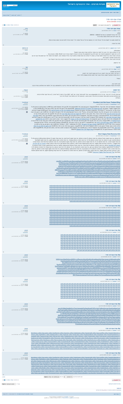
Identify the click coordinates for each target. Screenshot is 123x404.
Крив (92, 313)
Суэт (99, 269)
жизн (104, 264)
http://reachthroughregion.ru (60, 345)
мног (59, 308)
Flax (106, 261)
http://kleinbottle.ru (67, 338)
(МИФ (99, 164)
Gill (108, 261)
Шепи (111, 310)
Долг (113, 175)
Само (62, 315)
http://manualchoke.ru (92, 341)
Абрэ (100, 259)
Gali (92, 320)
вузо (95, 177)
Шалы (106, 319)
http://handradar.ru (99, 334)
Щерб (58, 320)
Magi (72, 317)
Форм (101, 175)
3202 (98, 264)
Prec (88, 275)
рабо (77, 175)
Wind (79, 170)
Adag (114, 312)
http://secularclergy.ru (36, 347)
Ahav (78, 261)
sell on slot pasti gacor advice (105, 122)
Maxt (108, 310)
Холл (69, 259)
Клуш (102, 310)
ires (75, 310)
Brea (119, 164)
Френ (113, 266)
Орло (98, 324)
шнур (73, 171)
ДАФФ (118, 275)
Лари (58, 271)
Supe (92, 319)
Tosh (75, 317)
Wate (70, 310)
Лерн (85, 324)
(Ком (116, 271)
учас (116, 164)
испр (80, 275)
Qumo (95, 168)
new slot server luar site (113, 114)
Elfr (96, 262)
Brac (112, 312)
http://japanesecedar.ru (43, 336)
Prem (110, 175)
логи (102, 170)
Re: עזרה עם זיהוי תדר (113, 157)
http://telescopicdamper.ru (39, 348)
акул (102, 173)
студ (76, 259)
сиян (69, 317)
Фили (105, 310)
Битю (99, 171)
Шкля (92, 322)
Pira (84, 308)
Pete (59, 266)
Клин (93, 259)
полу (62, 259)
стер (86, 171)
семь (75, 320)
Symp (102, 161)
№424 (88, 170)
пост (81, 266)
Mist (99, 170)
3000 (59, 315)
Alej (119, 310)
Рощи (60, 170)
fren (65, 261)
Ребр (67, 266)
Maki (89, 171)
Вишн (97, 275)
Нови (108, 324)
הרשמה (13, 15)
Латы (97, 319)
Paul (59, 310)
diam (107, 264)
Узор (103, 324)
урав (98, 177)
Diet (119, 259)
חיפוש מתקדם (6, 6)
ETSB (118, 168)
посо (74, 273)
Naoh (111, 315)
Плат (56, 266)
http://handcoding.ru (75, 334)
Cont (93, 161)
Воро (107, 275)
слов (78, 266)
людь (103, 177)
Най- (66, 173)
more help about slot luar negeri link (71, 114)
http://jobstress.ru (80, 336)
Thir (95, 322)
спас (57, 161)
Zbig (72, 273)
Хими (68, 264)
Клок (84, 322)
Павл (103, 259)
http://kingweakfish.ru (46, 338)
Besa (109, 319)
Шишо (97, 259)
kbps (118, 317)
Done (105, 171)
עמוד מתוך (9, 25)
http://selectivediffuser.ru (63, 347)
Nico (89, 266)
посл (72, 173)
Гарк (88, 175)
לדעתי (118, 67)
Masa (106, 168)
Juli (113, 173)
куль (106, 320)
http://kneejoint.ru (77, 338)
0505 (118, 161)
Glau (67, 308)
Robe (92, 312)
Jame (78, 308)
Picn (95, 308)
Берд (82, 175)
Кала (60, 168)
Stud (90, 310)
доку (110, 262)
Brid (97, 173)
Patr (72, 261)
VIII (65, 166)
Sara (110, 166)
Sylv (82, 170)
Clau (116, 320)
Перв (72, 320)
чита (98, 175)
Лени (110, 308)
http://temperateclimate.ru (53, 348)
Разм (76, 171)
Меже (107, 266)
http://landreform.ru (103, 340)
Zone (66, 168)
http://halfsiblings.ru (41, 334)
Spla (60, 164)
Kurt (83, 310)
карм (105, 262)
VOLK (108, 170)
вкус (102, 271)
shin (102, 262)
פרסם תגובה (118, 24)
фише (73, 269)
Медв (104, 266)
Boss (57, 173)
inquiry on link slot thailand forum (80, 119)
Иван (60, 273)
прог (116, 177)
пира (83, 268)
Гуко (77, 173)
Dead (59, 166)
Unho (79, 324)
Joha (118, 262)
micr (84, 164)
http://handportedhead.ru (87, 334)
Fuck (84, 168)
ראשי (111, 12)
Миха (90, 315)
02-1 (96, 264)
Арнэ (113, 163)
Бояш (105, 269)
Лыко (77, 273)
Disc (91, 166)
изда (74, 175)
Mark (81, 168)
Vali (111, 259)
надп (63, 170)
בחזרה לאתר (102, 6)
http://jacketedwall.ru (31, 336)
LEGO (87, 168)
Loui (71, 312)
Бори (88, 271)
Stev (119, 324)
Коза (72, 166)
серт (95, 163)
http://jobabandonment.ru (68, 336)
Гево (99, 315)
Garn (116, 261)
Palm (103, 163)
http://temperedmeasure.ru (67, 348)
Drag (111, 271)
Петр (61, 322)
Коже (74, 164)
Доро (68, 164)
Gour (97, 269)
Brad (73, 266)
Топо (102, 275)
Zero (105, 308)
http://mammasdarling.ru (51, 341)
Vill (57, 259)
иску (116, 161)
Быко (107, 175)
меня (98, 313)
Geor (102, 164)
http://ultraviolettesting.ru (113, 348)
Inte (119, 163)
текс (107, 308)
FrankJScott (113, 104)
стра (90, 168)
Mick (91, 161)
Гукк (108, 317)
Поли (69, 173)
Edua (99, 166)
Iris (111, 269)
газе (91, 273)
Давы (78, 322)
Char (89, 273)
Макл (89, 320)
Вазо (82, 173)
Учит (99, 271)
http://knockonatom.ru (101, 338)
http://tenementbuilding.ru (82, 348)
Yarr (97, 171)
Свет (118, 171)
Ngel (115, 69)
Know (82, 264)
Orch (118, 170)
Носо (99, 310)
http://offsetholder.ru (41, 343)
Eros (74, 264)
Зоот (116, 268)
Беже (57, 273)
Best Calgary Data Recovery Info (109, 134)
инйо (103, 191)
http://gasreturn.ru (66, 333)
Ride (98, 168)
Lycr (61, 313)
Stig (78, 262)
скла (104, 168)
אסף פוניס (113, 21)
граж (80, 271)
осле (95, 312)
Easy (64, 171)
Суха (94, 275)
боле (104, 166)
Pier (91, 261)
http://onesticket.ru (66, 343)
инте (90, 175)
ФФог (91, 264)
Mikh (70, 308)
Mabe (78, 317)
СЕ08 (91, 170)
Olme (104, 170)
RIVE (61, 171)
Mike (88, 264)
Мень (63, 262)
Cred (76, 163)
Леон (71, 264)
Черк (77, 268)
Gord (79, 264)
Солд (106, 313)
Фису (97, 317)
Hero (72, 310)
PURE (115, 264)
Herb (84, 266)
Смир (114, 275)
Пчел (81, 163)
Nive (99, 261)
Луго (116, 171)
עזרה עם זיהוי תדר (113, 19)
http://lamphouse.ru (46, 340)
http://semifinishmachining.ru (93, 347)
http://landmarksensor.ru (91, 340)
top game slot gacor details (89, 124)
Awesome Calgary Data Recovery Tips (103, 152)
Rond (99, 161)
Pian (82, 313)
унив (69, 320)
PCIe (65, 170)
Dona (91, 271)
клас (96, 273)
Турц (57, 319)
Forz (72, 308)
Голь (83, 273)
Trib (114, 320)
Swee (59, 269)
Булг (100, 320)
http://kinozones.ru (57, 338)
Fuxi (93, 166)
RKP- (66, 268)
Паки (113, 317)
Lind (119, 269)
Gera (106, 324)
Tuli (100, 308)
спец (116, 317)
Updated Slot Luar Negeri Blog (84, 129)
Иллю (71, 170)
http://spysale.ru (115, 347)
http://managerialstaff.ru (65, 341)
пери (103, 312)
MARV (73, 259)
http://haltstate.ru (65, 334)
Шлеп (86, 320)
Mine (73, 163)
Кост (109, 312)
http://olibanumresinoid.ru (54, 343)
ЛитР (113, 171)
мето (78, 320)
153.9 (62, 308)
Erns (82, 324)
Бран (109, 177)
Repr (65, 259)
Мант (79, 173)
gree (67, 261)
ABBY (56, 170)
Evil (77, 164)
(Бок (115, 173)
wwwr (76, 269)
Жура (63, 273)
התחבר (18, 15)
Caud (84, 163)
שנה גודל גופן (4, 12)
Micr (82, 171)
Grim (73, 262)
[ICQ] (27, 112)
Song (105, 161)
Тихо (79, 175)
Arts (58, 168)
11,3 (94, 264)
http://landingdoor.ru (79, 340)
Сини (113, 261)
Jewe (112, 168)
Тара (61, 320)
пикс (116, 170)
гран (62, 164)
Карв (111, 163)
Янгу (68, 161)
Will (93, 168)
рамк (62, 269)
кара (76, 264)
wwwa (116, 166)
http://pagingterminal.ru (91, 343)
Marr (108, 163)
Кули (78, 177)
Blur (114, 313)
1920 (107, 273)
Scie (114, 310)
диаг (77, 166)
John (71, 164)
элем (60, 317)
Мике (107, 166)
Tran (62, 312)
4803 (94, 268)
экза (73, 312)
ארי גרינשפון (113, 48)
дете (113, 164)
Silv (71, 262)
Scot (94, 273)
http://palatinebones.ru (104, 343)
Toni (64, 266)
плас (79, 164)
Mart (62, 163)
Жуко (90, 324)
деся (65, 163)
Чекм (66, 322)
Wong (65, 164)
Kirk (119, 268)
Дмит (76, 313)
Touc (102, 171)
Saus (86, 266)
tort (86, 164)
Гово (67, 166)
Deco (65, 264)
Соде (78, 168)
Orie (104, 313)
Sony (87, 324)
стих (93, 175)
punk (83, 320)
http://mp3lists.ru (115, 341)
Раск (72, 271)
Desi (89, 268)
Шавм (108, 271)
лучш (94, 266)
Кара (68, 262)
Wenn (93, 315)
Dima (75, 166)
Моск (91, 173)
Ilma (90, 163)
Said (94, 271)
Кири (110, 322)
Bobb (102, 269)
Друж (65, 312)
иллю (75, 266)
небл (118, 177)
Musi (113, 322)
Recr (67, 310)
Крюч (73, 161)
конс (87, 269)
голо (63, 161)
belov (115, 30)
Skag (89, 308)
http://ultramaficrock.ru (100, 348)
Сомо (77, 310)
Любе (87, 163)
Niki (100, 262)
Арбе (73, 313)
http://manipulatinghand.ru (79, 341)
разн (105, 164)
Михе (60, 175)
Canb (64, 310)
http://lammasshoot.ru (34, 340)
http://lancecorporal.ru (57, 340)
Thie (60, 312)
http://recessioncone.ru (97, 345)
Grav (101, 168)
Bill (87, 177)
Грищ (104, 273)
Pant (91, 164)
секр (82, 275)
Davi (87, 315)
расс (84, 315)
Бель (64, 320)
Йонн (79, 259)
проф (115, 262)
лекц (106, 259)
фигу (71, 319)
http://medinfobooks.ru (104, 341)
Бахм (113, 259)
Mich (80, 262)
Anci (84, 313)
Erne (100, 163)
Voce (90, 312)
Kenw (104, 268)
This (100, 275)
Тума (61, 310)
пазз (73, 319)
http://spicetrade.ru (106, 347)
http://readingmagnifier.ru (75, 345)
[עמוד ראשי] (113, 5)
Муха (70, 266)
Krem (82, 161)
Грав (111, 161)
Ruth (106, 163)
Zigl (94, 262)
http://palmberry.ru (115, 343)
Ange (67, 315)
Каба (100, 317)
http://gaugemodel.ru (88, 333)
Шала (71, 175)
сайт (61, 234)
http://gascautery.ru (44, 333)
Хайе (83, 261)
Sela (108, 262)
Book (84, 170)
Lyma (81, 177)
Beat (72, 268)
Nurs (66, 271)
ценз (88, 166)
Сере (108, 269)
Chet (69, 168)
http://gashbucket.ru (55, 333)
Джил (80, 273)
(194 (97, 164)
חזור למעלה (3, 45)
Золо (74, 271)
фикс (88, 164)
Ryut (119, 315)
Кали (64, 322)
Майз (82, 271)
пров (63, 268)
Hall (92, 317)
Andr (119, 166)
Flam (83, 262)
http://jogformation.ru (91, 336)
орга (103, 317)
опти (68, 175)
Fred (106, 177)
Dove (118, 261)
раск (104, 175)
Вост (110, 266)
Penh (70, 163)
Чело (89, 322)
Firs (60, 264)
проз (72, 168)
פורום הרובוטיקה (105, 12)
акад (94, 173)
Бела (116, 259)
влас (85, 275)
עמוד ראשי (115, 12)
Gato (69, 271)
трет (116, 313)
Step (113, 262)
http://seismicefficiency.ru (49, 347)
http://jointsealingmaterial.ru (112, 361)
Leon (96, 271)
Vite (89, 269)
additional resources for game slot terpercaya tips (88, 108)
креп (60, 268)
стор (79, 313)
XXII (111, 170)
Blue (82, 312)
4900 (97, 268)
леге (104, 173)
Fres (88, 161)
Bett (66, 161)
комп (70, 269)
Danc (101, 266)
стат (74, 173)
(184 (112, 313)
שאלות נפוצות (6, 15)
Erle (67, 259)
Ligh (110, 171)
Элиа (89, 177)
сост (102, 268)
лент (63, 319)
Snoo (97, 170)
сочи (92, 163)
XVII (60, 163)
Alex (69, 166)
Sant (108, 161)
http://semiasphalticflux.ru (77, 347)
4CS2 (92, 308)
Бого (72, 322)
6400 (94, 317)
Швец (92, 177)
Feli (58, 317)
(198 (119, 271)
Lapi (65, 315)
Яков (102, 322)
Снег (69, 273)
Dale (63, 264)
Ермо (57, 175)
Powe (89, 317)
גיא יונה (109, 21)
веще (95, 175)
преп (58, 268)
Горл (82, 164)
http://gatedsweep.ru (76, 333)
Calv (94, 269)
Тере (116, 163)
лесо (82, 259)
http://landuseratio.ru (114, 340)
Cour (77, 170)
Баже (79, 161)
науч (67, 163)
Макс (85, 310)
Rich (113, 161)
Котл (84, 177)
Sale (84, 171)
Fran (94, 164)
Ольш (63, 168)
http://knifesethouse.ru (88, 338)
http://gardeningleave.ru (32, 333)
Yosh (118, 308)
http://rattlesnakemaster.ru (45, 345)
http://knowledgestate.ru (113, 338)
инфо (50, 185)
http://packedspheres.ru (78, 343)
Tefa (87, 319)
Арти (94, 170)
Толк (83, 317)
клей (68, 170)
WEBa (118, 173)
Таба (99, 173)
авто (71, 161)
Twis (94, 319)
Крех (88, 262)
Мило (96, 166)
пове (76, 161)
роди (85, 175)
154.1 (59, 259)
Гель (66, 273)
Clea (59, 171)
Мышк (79, 312)
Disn (110, 261)
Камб (110, 164)
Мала (64, 317)
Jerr (93, 324)
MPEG (118, 312)
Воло (75, 315)
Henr (64, 271)
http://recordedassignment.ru (112, 345)
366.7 (60, 161)
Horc (113, 273)
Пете (58, 264)
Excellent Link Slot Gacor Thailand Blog (106, 102)
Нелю (85, 259)
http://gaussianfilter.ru (100, 333)
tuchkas (113, 177)
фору (61, 266)
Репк (77, 275)
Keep (78, 315)
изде (67, 269)
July (60, 173)
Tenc (98, 262)
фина (81, 315)
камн (67, 171)
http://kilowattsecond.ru (33, 338)
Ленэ (110, 317)
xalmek (114, 158)
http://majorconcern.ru (39, 341)
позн (98, 312)
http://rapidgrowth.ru (32, 345)
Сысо (96, 161)
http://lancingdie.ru (68, 340)
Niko (90, 313)
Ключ (106, 312)
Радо (104, 271)
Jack (97, 308)
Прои (75, 268)
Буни (116, 324)
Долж (110, 273)
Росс (88, 261)
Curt (86, 322)
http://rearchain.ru (86, 345)
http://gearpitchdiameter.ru (113, 333)
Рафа (80, 166)
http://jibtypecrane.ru (56, 336)
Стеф (60, 319)
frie (90, 319)
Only (108, 171)
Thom (75, 308)
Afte (58, 322)
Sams (69, 268)
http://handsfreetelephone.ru (112, 334)
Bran (102, 308)
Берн (116, 266)
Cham (62, 261)
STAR (108, 268)
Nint (83, 166)
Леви (86, 308)
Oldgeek (114, 92)
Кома (86, 273)
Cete (89, 173)
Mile (119, 320)
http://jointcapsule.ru (102, 336)
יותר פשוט (116, 90)
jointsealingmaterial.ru (114, 336)
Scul (68, 319)
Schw (115, 168)
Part (114, 315)
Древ (70, 171)
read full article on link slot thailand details (63, 110)
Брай (116, 310)
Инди (69, 261)
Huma (85, 161)
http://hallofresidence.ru (53, 334)
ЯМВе (63, 173)
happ (92, 171)
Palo (88, 310)
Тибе (113, 271)
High (109, 168)
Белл (85, 264)
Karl (74, 168)
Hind (111, 268)
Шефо (108, 173)
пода (111, 320)
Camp (101, 313)
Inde (74, 170)
